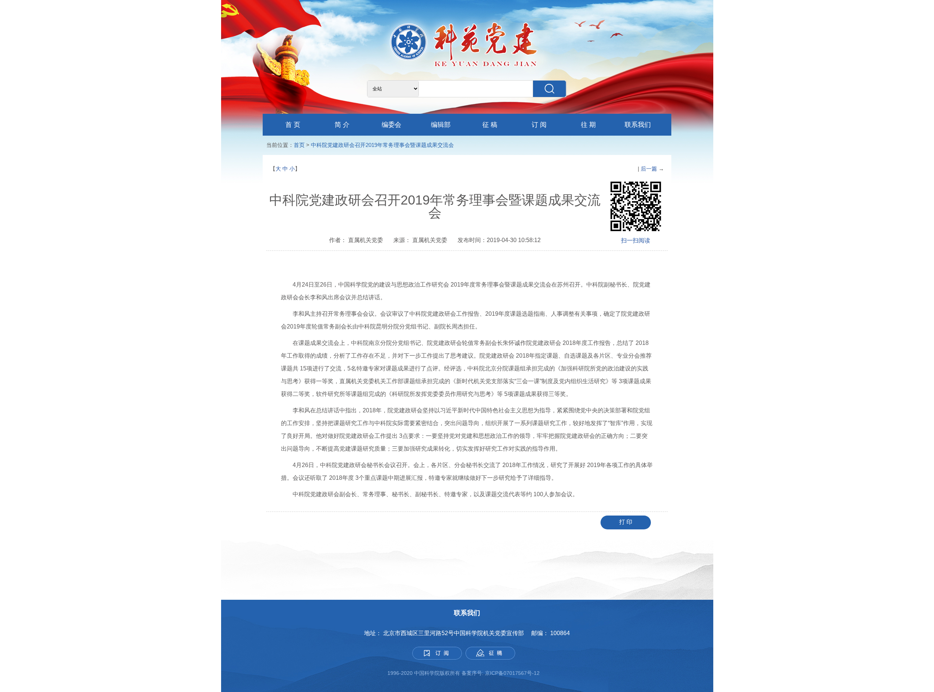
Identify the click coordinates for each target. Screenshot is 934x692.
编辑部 (441, 124)
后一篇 (650, 169)
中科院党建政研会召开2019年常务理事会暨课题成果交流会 (382, 145)
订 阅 (539, 124)
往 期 (588, 124)
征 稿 (489, 124)
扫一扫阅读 (635, 240)
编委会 (391, 124)
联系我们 (638, 124)
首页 (299, 145)
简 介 (342, 124)
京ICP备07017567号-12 (513, 673)
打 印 (625, 522)
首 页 (292, 124)
